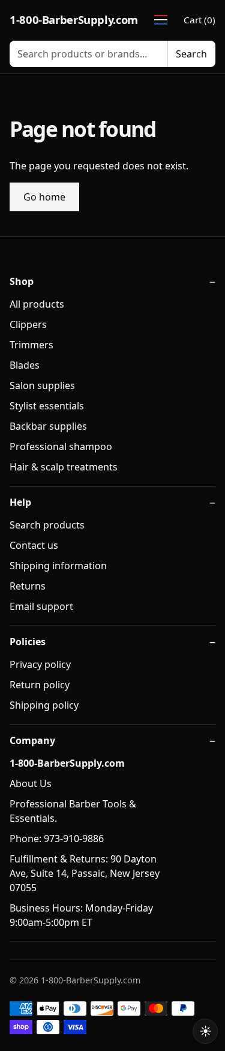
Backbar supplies (48, 426)
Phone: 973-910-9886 (57, 838)
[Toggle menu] (160, 20)
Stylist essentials (47, 405)
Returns (28, 586)
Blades (25, 365)
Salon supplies (42, 385)
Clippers (28, 324)
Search (191, 53)
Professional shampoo (61, 446)
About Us (31, 783)
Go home (44, 196)
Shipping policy (44, 705)
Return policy (40, 684)
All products (37, 304)
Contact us (34, 545)
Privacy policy (40, 664)
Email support (41, 606)
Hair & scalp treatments (64, 466)
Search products (47, 524)
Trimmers (31, 344)
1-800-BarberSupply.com (74, 19)
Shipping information (58, 565)
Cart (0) (199, 20)
